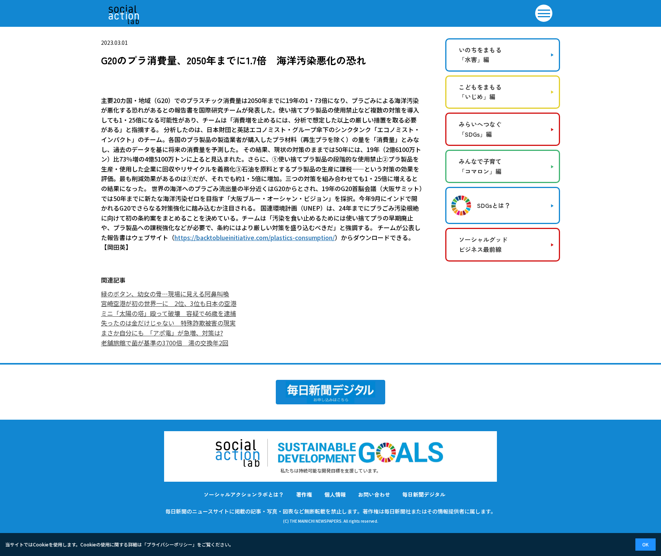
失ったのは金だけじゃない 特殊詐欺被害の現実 (168, 322)
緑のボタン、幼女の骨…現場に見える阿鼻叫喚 (165, 293)
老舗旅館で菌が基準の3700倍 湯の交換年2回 (164, 342)
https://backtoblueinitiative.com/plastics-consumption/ (254, 237)
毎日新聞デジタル (423, 494)
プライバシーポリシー (169, 544)
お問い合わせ (374, 494)
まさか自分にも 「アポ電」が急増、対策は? (162, 332)
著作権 (304, 494)
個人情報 (335, 494)
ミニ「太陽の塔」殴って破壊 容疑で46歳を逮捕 (168, 313)
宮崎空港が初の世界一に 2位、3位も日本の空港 (168, 303)
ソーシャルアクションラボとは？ (244, 494)
